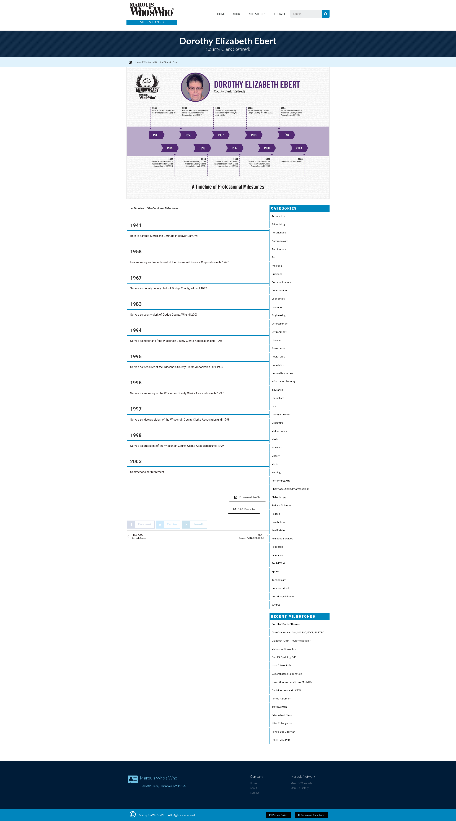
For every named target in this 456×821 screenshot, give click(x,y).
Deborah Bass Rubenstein (287, 673)
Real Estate (278, 530)
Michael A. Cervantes (284, 649)
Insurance (277, 389)
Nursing (276, 472)
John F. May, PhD (281, 739)
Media (275, 439)
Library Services (281, 414)
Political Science (281, 505)
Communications (282, 282)
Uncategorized (280, 588)
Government (279, 348)
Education (277, 307)
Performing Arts (281, 480)
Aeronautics (279, 232)
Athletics (277, 265)
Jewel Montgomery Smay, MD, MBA (292, 682)
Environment (279, 331)
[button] (247, 497)
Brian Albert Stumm (283, 715)
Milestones (148, 62)
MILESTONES (257, 14)
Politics (276, 513)
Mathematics (279, 431)
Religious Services (282, 538)
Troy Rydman (279, 706)
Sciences (277, 555)
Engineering (279, 315)
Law (274, 406)
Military (276, 455)
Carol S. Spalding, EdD (284, 657)
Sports (275, 571)
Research (277, 546)
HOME (221, 14)
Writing (276, 604)
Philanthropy (279, 497)
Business (277, 273)
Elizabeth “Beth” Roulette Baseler (291, 640)
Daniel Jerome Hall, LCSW (286, 690)
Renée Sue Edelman (283, 731)
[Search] (326, 14)
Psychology (278, 522)
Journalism (278, 398)
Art (273, 257)
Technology (279, 579)
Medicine (277, 447)
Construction (279, 290)
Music (275, 464)
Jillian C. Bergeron (282, 723)
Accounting (278, 216)
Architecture (279, 249)
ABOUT (237, 14)
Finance (276, 340)
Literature (277, 422)
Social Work (278, 563)
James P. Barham (281, 698)
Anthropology (280, 241)
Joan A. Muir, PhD (281, 665)
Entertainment (280, 323)
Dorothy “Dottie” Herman (286, 624)
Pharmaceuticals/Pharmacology (290, 488)
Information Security (283, 381)
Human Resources (282, 373)
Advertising (278, 224)
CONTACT (279, 14)
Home (139, 62)
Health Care (278, 356)
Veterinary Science (283, 596)
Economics (278, 298)
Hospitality (278, 365)
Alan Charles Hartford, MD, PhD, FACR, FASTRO (298, 632)
